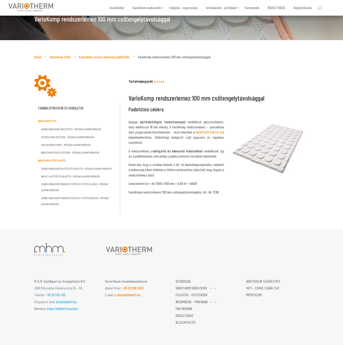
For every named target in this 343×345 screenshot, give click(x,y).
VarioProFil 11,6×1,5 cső (209, 132)
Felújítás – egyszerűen (183, 8)
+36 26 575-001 (56, 295)
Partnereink (252, 8)
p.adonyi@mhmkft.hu (127, 295)
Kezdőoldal (117, 8)
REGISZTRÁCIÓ (276, 8)
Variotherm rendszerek (146, 8)
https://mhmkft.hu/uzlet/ (62, 308)
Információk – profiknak (221, 8)
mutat (159, 81)
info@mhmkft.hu (66, 302)
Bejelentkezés (303, 8)
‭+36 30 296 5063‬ (133, 288)
